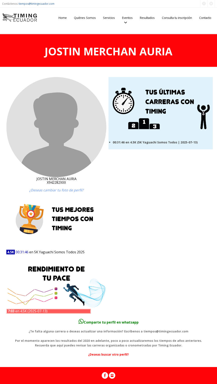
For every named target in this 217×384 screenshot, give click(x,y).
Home (62, 18)
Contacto (205, 18)
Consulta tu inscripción (177, 18)
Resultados (147, 18)
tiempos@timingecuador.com (36, 4)
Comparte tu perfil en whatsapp (111, 322)
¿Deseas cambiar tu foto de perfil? (56, 190)
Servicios (109, 18)
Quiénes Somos (85, 18)
